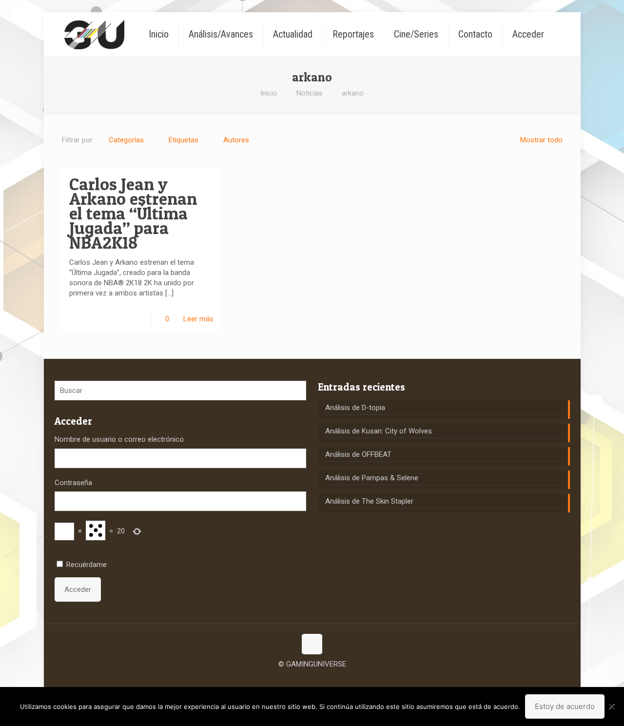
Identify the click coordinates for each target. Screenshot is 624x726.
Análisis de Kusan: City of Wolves (378, 431)
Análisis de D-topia (355, 407)
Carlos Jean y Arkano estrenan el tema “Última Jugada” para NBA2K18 (133, 213)
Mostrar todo (541, 140)
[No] (612, 706)
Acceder (77, 589)
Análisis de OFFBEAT (358, 454)
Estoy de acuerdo (565, 706)
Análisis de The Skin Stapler (369, 501)
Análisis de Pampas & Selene (371, 477)
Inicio (268, 93)
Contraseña (73, 482)
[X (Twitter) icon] (312, 679)
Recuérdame (86, 564)
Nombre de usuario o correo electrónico (119, 439)
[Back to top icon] (312, 644)
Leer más (198, 318)
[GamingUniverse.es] (94, 34)
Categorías (126, 140)
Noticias (309, 93)
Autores (236, 140)
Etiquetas (183, 140)
